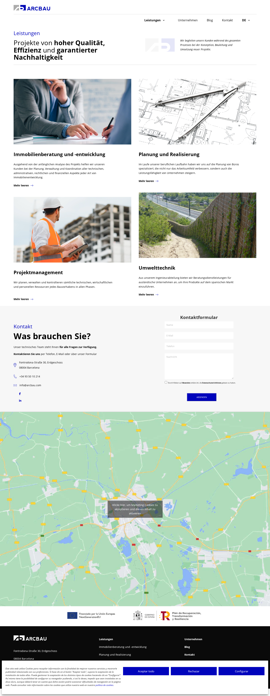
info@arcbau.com (30, 385)
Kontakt (227, 20)
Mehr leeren (22, 185)
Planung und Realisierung (115, 654)
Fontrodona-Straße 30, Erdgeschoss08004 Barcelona (41, 365)
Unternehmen (188, 20)
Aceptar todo (146, 671)
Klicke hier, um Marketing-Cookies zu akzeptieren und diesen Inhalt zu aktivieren (135, 509)
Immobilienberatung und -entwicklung (123, 647)
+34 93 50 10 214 (29, 376)
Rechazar (193, 671)
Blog (210, 20)
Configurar (241, 671)
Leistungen (152, 20)
